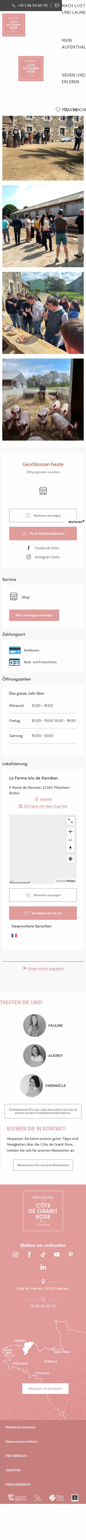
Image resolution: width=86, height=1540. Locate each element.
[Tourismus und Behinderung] (75, 1498)
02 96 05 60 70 (43, 1306)
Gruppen (13, 1470)
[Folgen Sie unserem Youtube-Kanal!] (57, 1255)
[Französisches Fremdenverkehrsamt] (56, 1498)
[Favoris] (58, 110)
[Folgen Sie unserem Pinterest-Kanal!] (71, 1255)
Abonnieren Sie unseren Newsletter (43, 1165)
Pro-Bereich (16, 1456)
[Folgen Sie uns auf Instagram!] (15, 1255)
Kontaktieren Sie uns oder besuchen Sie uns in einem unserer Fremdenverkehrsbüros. (43, 1111)
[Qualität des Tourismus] (37, 1498)
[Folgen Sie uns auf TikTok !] (43, 1255)
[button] (65, 110)
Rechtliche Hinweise (20, 1427)
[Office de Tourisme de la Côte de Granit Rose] (31, 64)
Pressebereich (18, 1484)
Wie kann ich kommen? (45, 1389)
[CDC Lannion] (17, 1498)
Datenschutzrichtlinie (21, 1441)
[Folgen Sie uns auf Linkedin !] (43, 1267)
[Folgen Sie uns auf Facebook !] (29, 1255)
